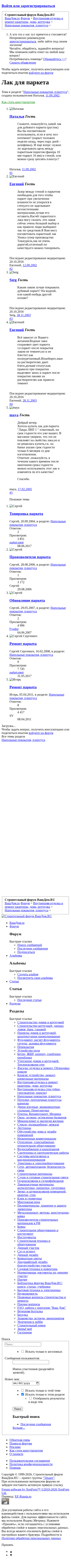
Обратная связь (19, 1440)
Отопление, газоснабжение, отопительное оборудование (36, 1143)
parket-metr (16, 542)
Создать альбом (27, 974)
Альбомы (15, 955)
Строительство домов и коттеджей (40, 1022)
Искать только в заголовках (43, 1351)
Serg (13, 280)
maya (14, 415)
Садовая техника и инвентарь (37, 1269)
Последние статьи (29, 1000)
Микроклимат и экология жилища (40, 1121)
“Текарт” (49, 1478)
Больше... (19, 1427)
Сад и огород (26, 1251)
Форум (14, 926)
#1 (11, 172)
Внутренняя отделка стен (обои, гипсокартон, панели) (39, 1091)
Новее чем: (12, 1379)
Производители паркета (30, 557)
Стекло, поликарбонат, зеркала (38, 1124)
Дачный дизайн (27, 1255)
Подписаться (26, 952)
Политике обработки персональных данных (31, 1538)
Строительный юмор (31, 1325)
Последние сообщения (32, 948)
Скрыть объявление (22, 62)
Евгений (16, 184)
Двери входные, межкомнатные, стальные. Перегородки (39, 1108)
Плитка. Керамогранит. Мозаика (39, 1114)
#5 (11, 492)
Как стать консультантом (18, 102)
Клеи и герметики (29, 1198)
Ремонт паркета (23, 644)
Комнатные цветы (29, 1258)
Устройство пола (28, 1050)
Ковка (21, 1226)
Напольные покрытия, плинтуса (45, 92)
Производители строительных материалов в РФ (37, 1221)
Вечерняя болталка (30, 1311)
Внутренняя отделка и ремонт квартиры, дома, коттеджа (37, 1084)
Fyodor (14, 629)
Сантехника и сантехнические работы (43, 1152)
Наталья (16, 116)
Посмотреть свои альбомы (35, 978)
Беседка (22, 1314)
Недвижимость (27, 1293)
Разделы (15, 1003)
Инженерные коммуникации (36, 1138)
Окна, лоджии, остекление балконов (41, 1117)
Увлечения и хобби (30, 1321)
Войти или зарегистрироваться (28, 6)
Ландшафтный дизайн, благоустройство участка (34, 1263)
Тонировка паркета (26, 514)
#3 (11, 318)
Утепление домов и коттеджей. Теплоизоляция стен (38, 1062)
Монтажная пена (28, 1202)
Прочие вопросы (28, 1304)
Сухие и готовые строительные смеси (42, 1177)
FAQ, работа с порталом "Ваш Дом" (41, 1307)
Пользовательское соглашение (29, 1460)
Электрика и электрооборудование (40, 1163)
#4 (11, 404)
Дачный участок (28, 1247)
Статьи (14, 981)
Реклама (15, 1447)
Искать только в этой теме (42, 1390)
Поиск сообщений (29, 945)
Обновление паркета (27, 600)
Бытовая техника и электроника (39, 1290)
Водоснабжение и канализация (38, 1149)
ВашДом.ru (16, 922)
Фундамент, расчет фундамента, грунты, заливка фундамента (39, 1041)
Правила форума (20, 1443)
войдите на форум (41, 72)
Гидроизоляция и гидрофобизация (40, 1181)
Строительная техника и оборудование (33, 1242)
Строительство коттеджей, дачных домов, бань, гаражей (40, 1027)
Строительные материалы (34, 1173)
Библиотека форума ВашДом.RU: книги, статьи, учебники (40, 1284)
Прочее (22, 1279)
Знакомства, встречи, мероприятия (40, 1318)
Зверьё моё (24, 1329)
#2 (11, 268)
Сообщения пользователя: (22, 1358)
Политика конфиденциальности (31, 1464)
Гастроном (24, 1332)
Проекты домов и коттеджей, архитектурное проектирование (38, 1034)
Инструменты (26, 1237)
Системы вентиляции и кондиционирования (33, 1158)
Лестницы (24, 1128)
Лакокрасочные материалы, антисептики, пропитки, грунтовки (41, 1186)
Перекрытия (25, 1047)
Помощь (15, 1467)
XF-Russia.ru (23, 1496)
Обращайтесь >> (54, 59)
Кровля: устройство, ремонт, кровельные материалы (36, 1076)
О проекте (16, 1454)
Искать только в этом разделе (44, 1394)
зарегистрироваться (22, 41)
